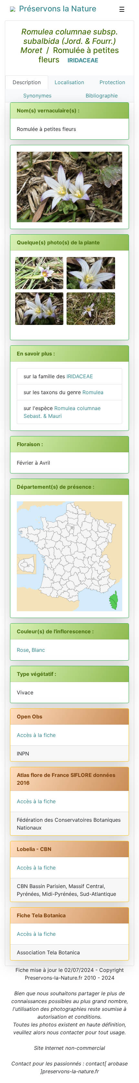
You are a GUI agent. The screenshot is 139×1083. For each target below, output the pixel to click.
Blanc (38, 650)
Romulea (92, 392)
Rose (23, 650)
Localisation (69, 82)
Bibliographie (102, 95)
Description (27, 82)
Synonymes (37, 95)
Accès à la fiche (36, 735)
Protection (112, 82)
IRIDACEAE (83, 60)
